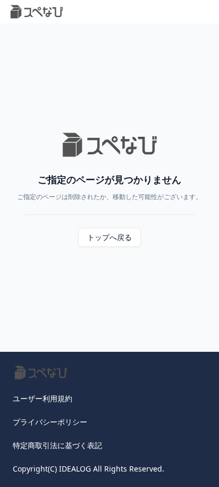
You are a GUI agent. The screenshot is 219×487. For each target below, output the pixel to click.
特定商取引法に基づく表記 (57, 445)
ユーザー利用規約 (42, 398)
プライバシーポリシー (50, 422)
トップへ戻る (109, 237)
